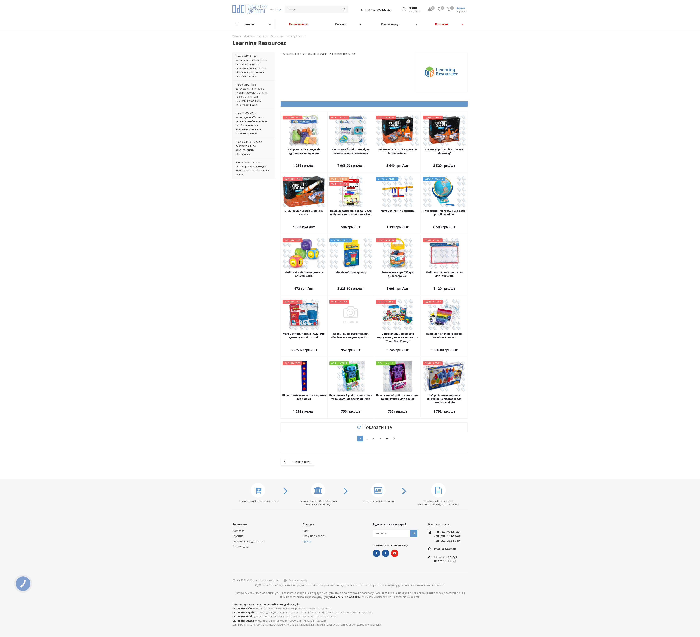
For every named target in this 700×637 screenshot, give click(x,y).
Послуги (308, 524)
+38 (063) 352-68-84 (447, 541)
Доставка (238, 531)
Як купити (239, 524)
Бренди (307, 541)
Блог (305, 531)
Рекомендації (240, 546)
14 (387, 438)
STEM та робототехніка (376, 553)
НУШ (385, 553)
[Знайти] (344, 9)
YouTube (394, 553)
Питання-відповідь (314, 536)
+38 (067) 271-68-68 (378, 10)
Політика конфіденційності (248, 541)
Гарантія (237, 536)
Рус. (279, 9)
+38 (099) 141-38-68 (447, 536)
